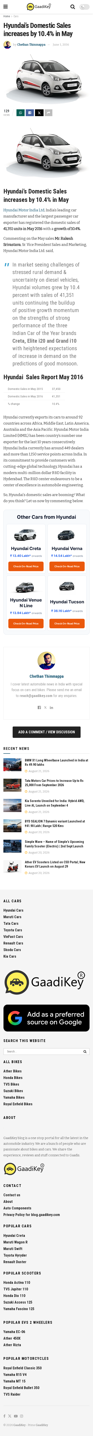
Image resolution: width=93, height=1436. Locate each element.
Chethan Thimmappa (31, 44)
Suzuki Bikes (13, 1091)
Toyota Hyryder (15, 1255)
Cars (16, 16)
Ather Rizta (12, 1345)
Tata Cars (11, 923)
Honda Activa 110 (16, 1282)
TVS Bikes (11, 1084)
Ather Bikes (12, 1071)
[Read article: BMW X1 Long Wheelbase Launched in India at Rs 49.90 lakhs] (12, 764)
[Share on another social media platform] (48, 112)
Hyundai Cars (13, 910)
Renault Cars (13, 943)
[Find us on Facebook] (4, 1416)
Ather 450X (12, 1338)
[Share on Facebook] (30, 112)
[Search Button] (72, 7)
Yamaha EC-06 (14, 1332)
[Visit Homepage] (39, 6)
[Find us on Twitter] (10, 1416)
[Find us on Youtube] (16, 1416)
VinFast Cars (13, 937)
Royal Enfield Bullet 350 (21, 1388)
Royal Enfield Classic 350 (22, 1368)
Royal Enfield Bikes (18, 1104)
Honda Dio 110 (14, 1296)
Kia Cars (9, 956)
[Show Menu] (5, 7)
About (8, 1201)
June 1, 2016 (61, 44)
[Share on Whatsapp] (20, 112)
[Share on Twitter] (39, 112)
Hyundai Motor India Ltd (23, 210)
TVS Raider (12, 1394)
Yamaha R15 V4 (14, 1374)
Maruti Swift (12, 1249)
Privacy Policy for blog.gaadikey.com (31, 1215)
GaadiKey (19, 1425)
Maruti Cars (12, 917)
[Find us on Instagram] (21, 1416)
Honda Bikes (13, 1078)
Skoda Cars (12, 950)
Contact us (11, 1195)
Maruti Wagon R (15, 1242)
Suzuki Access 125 (17, 1302)
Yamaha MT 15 (14, 1381)
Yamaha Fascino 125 (18, 1309)
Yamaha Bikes (14, 1097)
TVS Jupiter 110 (15, 1289)
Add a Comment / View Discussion (46, 732)
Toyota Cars (12, 930)
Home (6, 16)
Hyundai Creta (14, 1235)
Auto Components (17, 1208)
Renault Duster (14, 1262)
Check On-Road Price (25, 566)
